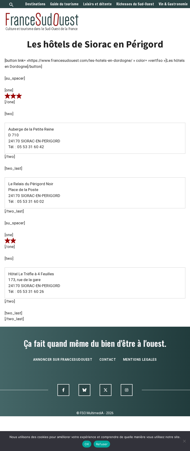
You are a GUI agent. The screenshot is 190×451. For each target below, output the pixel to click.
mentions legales (140, 359)
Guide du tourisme (64, 4)
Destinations (35, 4)
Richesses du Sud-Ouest (135, 4)
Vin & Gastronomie (173, 4)
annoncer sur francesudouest (62, 359)
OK (87, 444)
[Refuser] (184, 441)
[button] (11, 5)
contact (107, 359)
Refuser (102, 444)
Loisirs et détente (97, 4)
